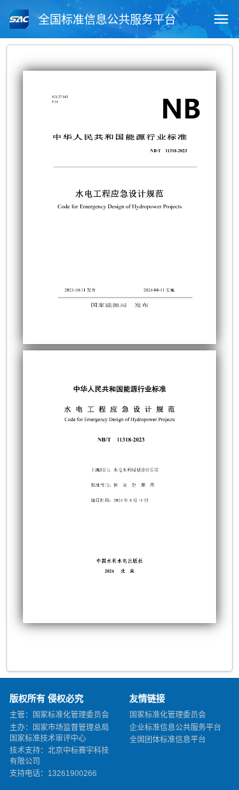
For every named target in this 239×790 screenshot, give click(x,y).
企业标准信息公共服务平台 (175, 727)
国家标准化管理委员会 (167, 714)
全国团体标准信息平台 (167, 739)
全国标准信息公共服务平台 (105, 19)
